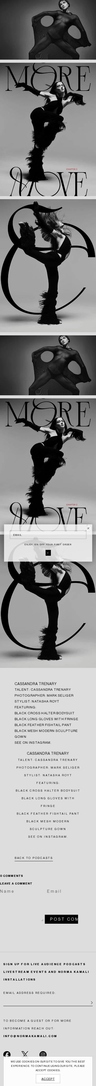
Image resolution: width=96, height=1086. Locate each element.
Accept (48, 1079)
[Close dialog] (88, 528)
